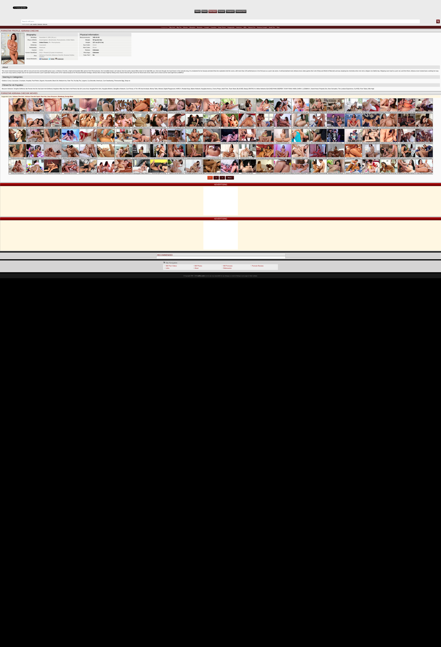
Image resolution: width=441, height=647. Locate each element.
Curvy (9, 81)
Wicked (160, 89)
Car (89, 81)
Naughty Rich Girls (95, 89)
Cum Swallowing (108, 81)
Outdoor (4, 81)
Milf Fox (220, 5)
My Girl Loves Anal (83, 89)
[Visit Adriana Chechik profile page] (12, 64)
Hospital (28, 81)
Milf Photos (198, 266)
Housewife (48, 81)
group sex (45, 24)
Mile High (371, 89)
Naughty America (206, 89)
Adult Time (225, 89)
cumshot (35, 24)
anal (31, 24)
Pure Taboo (364, 89)
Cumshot (213, 27)
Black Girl (55, 81)
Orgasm (42, 81)
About (196, 268)
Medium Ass (63, 81)
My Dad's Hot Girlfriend (45, 89)
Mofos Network (261, 89)
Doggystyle (231, 27)
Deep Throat (222, 27)
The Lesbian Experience (345, 89)
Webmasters (227, 268)
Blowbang (61, 96)
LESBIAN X (306, 89)
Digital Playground (169, 89)
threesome (39, 24)
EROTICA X (252, 89)
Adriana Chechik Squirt (32, 96)
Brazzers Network (7, 89)
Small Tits (272, 27)
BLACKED (240, 89)
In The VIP (137, 89)
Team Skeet (232, 89)
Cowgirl (206, 27)
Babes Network (195, 89)
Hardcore (239, 27)
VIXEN (294, 89)
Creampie (22, 81)
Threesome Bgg (119, 81)
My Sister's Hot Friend (70, 89)
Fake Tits (70, 81)
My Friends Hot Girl (32, 89)
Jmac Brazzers (52, 96)
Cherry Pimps (216, 89)
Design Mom (69, 96)
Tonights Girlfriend (19, 89)
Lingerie (84, 81)
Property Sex (323, 89)
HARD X (178, 89)
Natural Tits (251, 27)
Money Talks (154, 89)
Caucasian (15, 81)
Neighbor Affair (57, 89)
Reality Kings (186, 89)
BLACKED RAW (271, 89)
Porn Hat (44, 96)
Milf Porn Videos (171, 266)
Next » (230, 178)
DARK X (299, 89)
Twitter (53, 59)
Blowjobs (192, 27)
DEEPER (280, 89)
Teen (278, 27)
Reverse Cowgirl (262, 27)
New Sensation (333, 89)
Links (167, 268)
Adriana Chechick (18, 96)
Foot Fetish (35, 81)
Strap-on (127, 81)
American (99, 81)
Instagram (60, 59)
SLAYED (357, 89)
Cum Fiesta (129, 89)
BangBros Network (119, 89)
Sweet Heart (315, 89)
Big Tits (179, 27)
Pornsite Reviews (258, 266)
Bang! (246, 89)
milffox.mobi (201, 275)
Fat (75, 81)
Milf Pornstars (228, 266)
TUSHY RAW (288, 89)
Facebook (45, 59)
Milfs (245, 27)
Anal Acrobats (145, 89)
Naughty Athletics (107, 89)
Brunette (199, 27)
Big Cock (172, 27)
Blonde (185, 27)
